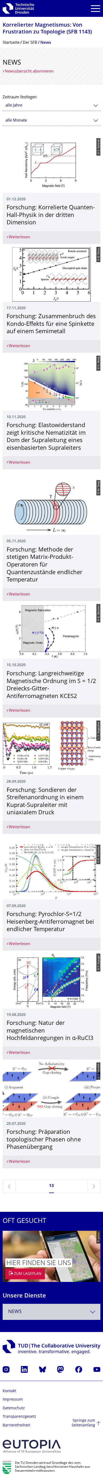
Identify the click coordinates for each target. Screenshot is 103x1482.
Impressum (13, 1399)
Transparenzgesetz (19, 1416)
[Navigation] (95, 8)
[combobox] (51, 105)
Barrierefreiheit (16, 1425)
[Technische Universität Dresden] (18, 8)
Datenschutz (14, 1408)
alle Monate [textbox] (16, 121)
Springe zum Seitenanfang (83, 1423)
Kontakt (9, 1391)
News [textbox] (15, 1312)
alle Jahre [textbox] (14, 106)
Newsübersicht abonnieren (29, 72)
